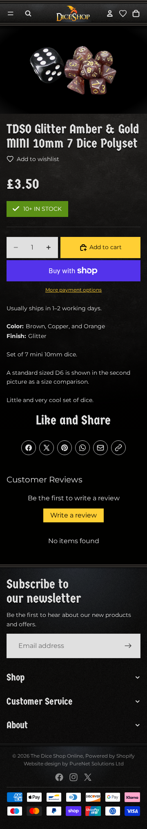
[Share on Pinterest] (64, 447)
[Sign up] (128, 645)
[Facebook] (59, 777)
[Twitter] (88, 777)
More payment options (73, 290)
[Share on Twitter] (46, 447)
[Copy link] (118, 447)
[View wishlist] (123, 13)
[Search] (28, 13)
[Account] (110, 13)
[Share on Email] (100, 447)
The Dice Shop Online (57, 756)
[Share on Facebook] (28, 447)
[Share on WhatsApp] (82, 447)
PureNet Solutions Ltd (96, 763)
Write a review (73, 515)
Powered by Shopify (110, 756)
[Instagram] (73, 777)
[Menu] (10, 13)
